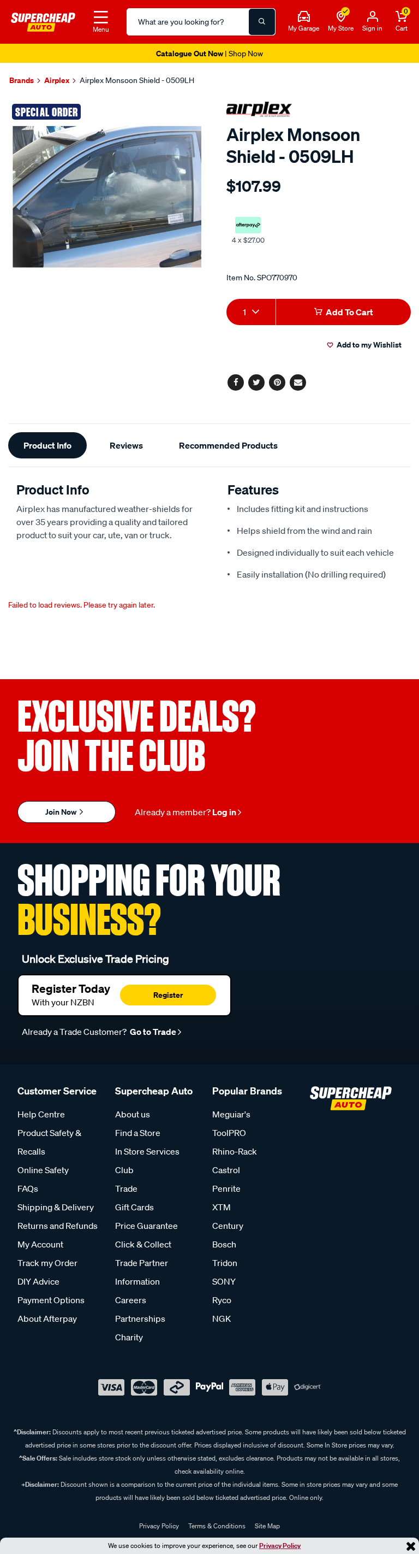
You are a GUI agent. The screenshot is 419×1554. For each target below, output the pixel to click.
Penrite (226, 1188)
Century (227, 1225)
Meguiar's (231, 1114)
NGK (221, 1318)
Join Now (61, 812)
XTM (221, 1207)
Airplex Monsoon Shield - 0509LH (137, 80)
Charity (129, 1337)
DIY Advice (38, 1281)
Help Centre (41, 1114)
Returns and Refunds (57, 1225)
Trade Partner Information (141, 1272)
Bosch (224, 1244)
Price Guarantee (146, 1225)
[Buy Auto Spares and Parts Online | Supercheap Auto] (43, 20)
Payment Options (51, 1299)
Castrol (226, 1169)
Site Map (267, 1526)
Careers (130, 1299)
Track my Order (47, 1262)
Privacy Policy (280, 1545)
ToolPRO (229, 1132)
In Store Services (147, 1151)
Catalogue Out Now (209, 53)
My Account (40, 1244)
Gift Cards (134, 1207)
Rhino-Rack (234, 1151)
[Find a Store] (341, 16)
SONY (224, 1281)
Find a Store (137, 1132)
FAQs (27, 1188)
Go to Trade (152, 1031)
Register (168, 995)
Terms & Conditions (217, 1526)
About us (132, 1114)
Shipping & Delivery (55, 1207)
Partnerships (140, 1318)
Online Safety (43, 1169)
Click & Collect (143, 1244)
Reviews (126, 445)
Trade (126, 1188)
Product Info (47, 445)
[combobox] (251, 312)
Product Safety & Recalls (49, 1142)
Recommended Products (228, 445)
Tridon (224, 1262)
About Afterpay (47, 1318)
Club (124, 1169)
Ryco (221, 1299)
